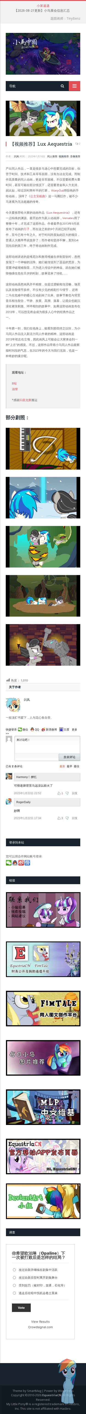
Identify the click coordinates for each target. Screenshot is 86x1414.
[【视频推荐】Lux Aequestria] (43, 119)
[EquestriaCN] (43, 53)
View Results (40, 1321)
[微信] (9, 864)
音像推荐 (75, 156)
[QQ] (15, 864)
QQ (37, 729)
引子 (27, 229)
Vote (21, 1307)
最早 (69, 766)
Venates (68, 218)
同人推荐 (52, 156)
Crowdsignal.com (40, 1327)
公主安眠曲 (37, 196)
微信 (25, 729)
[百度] (28, 864)
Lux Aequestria (57, 212)
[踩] (67, 793)
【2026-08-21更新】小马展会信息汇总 (42, 10)
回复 (75, 793)
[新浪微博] (21, 864)
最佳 (76, 766)
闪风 (16, 156)
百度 (66, 729)
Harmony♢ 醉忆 (26, 777)
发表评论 (69, 757)
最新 (62, 766)
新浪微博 (51, 729)
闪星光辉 (25, 400)
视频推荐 (64, 156)
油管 (15, 389)
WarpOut (57, 190)
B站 (14, 383)
